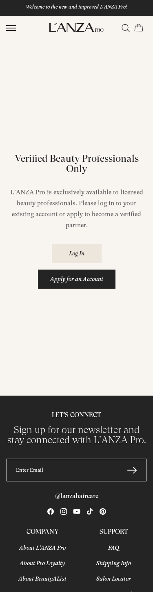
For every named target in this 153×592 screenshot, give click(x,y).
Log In (76, 253)
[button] (11, 28)
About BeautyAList (42, 578)
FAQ (113, 547)
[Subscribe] (132, 470)
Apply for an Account (76, 279)
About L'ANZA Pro (42, 547)
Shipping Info (113, 563)
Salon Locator (113, 578)
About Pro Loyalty (42, 563)
